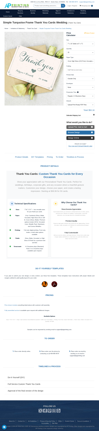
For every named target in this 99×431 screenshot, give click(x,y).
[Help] (77, 92)
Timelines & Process (75, 157)
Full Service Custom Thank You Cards (24, 384)
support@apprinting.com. (64, 329)
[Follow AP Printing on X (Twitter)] (40, 410)
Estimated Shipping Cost (73, 115)
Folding (68, 66)
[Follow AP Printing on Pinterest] (49, 410)
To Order (59, 157)
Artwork (68, 101)
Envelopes (69, 83)
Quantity (69, 48)
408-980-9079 (73, 2)
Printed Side (70, 75)
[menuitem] (7, 11)
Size (67, 40)
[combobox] (80, 44)
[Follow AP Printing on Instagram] (54, 410)
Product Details (21, 157)
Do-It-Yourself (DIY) (16, 377)
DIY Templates (37, 157)
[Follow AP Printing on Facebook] (45, 410)
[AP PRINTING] (17, 5)
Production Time (71, 92)
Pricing (50, 157)
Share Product (90, 33)
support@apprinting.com (86, 2)
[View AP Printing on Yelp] (58, 410)
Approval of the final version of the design (25, 391)
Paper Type (69, 57)
